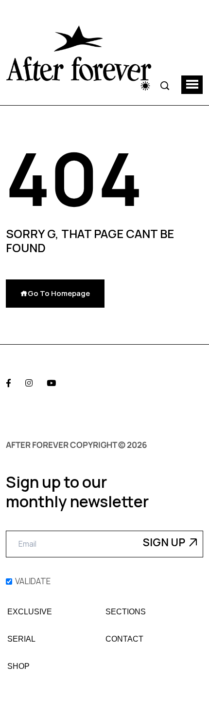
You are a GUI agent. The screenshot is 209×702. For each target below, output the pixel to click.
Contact (124, 639)
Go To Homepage (59, 293)
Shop (18, 666)
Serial (21, 639)
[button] (192, 84)
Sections (125, 612)
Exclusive (29, 612)
